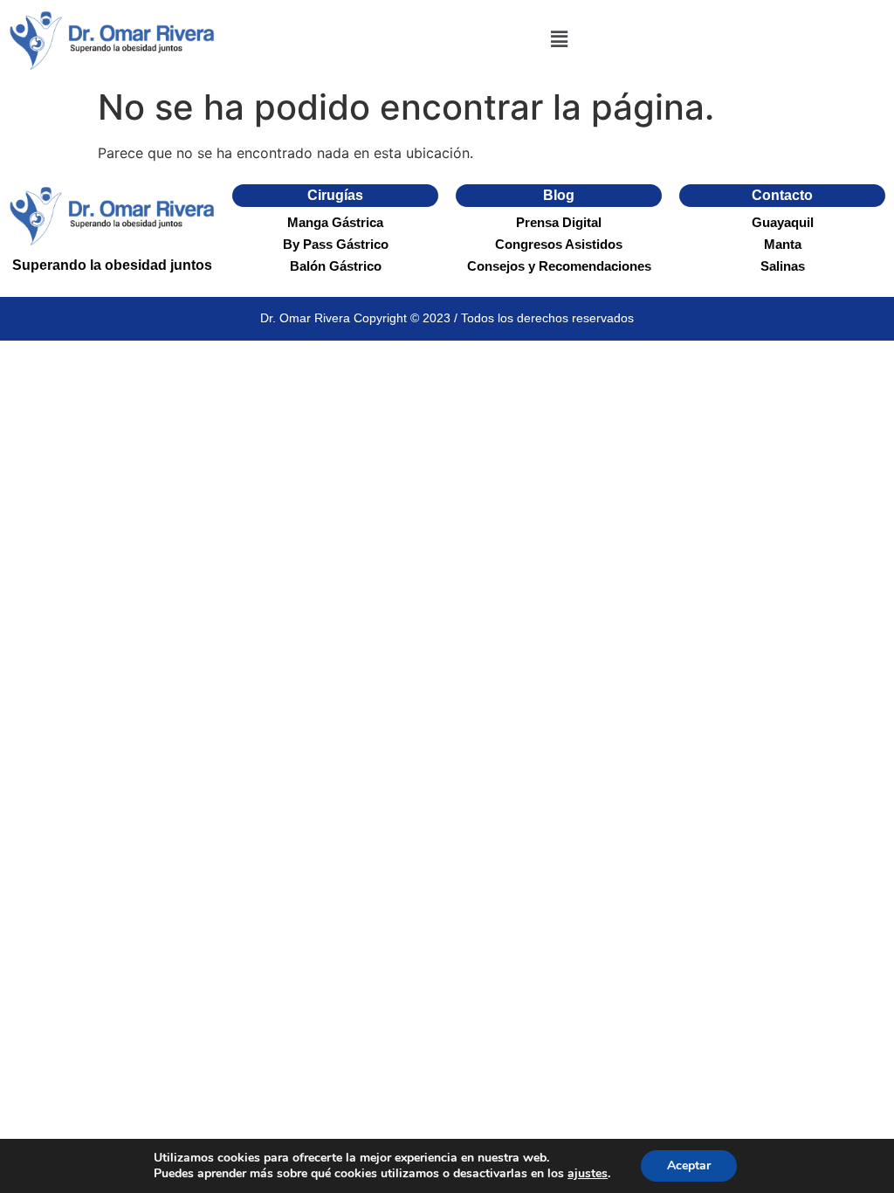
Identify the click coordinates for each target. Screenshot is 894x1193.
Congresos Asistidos (558, 244)
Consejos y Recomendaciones (559, 266)
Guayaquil (783, 222)
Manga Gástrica (335, 222)
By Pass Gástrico (336, 244)
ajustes (587, 1174)
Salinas (782, 266)
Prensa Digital (559, 222)
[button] (559, 40)
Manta (782, 244)
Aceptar (689, 1165)
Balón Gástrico (336, 266)
